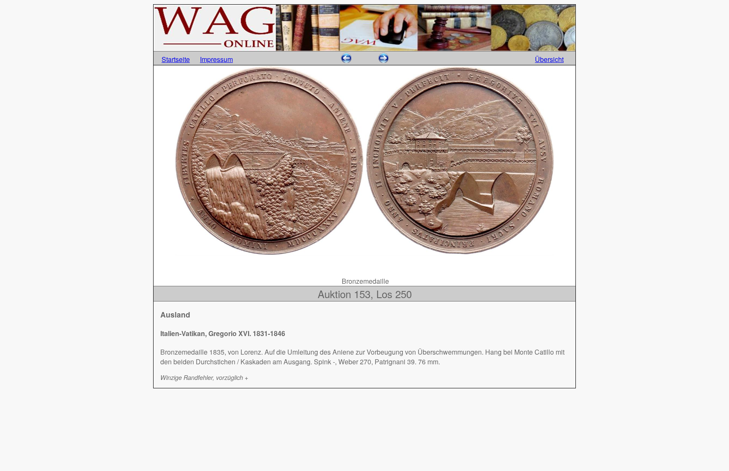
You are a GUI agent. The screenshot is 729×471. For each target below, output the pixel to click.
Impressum (216, 59)
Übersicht (549, 59)
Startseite (176, 59)
